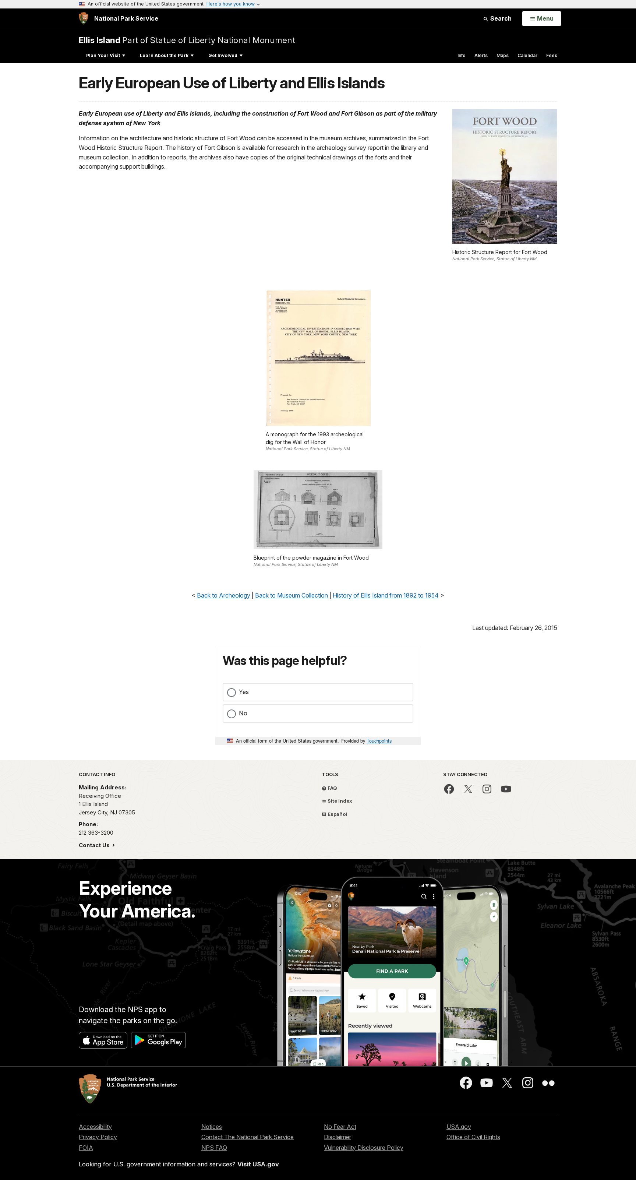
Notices (211, 1126)
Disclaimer (337, 1137)
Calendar (527, 55)
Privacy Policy (98, 1137)
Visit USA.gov (258, 1164)
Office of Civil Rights (473, 1137)
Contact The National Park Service (247, 1137)
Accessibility (95, 1126)
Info (461, 55)
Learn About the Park (164, 55)
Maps (503, 55)
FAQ (331, 788)
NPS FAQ (214, 1147)
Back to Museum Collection (291, 595)
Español (336, 814)
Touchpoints (379, 740)
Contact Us (95, 845)
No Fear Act (340, 1126)
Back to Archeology (223, 595)
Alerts (481, 55)
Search (500, 18)
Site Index (339, 801)
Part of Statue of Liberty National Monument (187, 40)
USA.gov (458, 1126)
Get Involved (222, 55)
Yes (244, 691)
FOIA (86, 1147)
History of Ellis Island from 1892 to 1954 (386, 595)
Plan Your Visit (103, 55)
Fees (551, 55)
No (243, 713)
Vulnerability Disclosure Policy (363, 1147)
